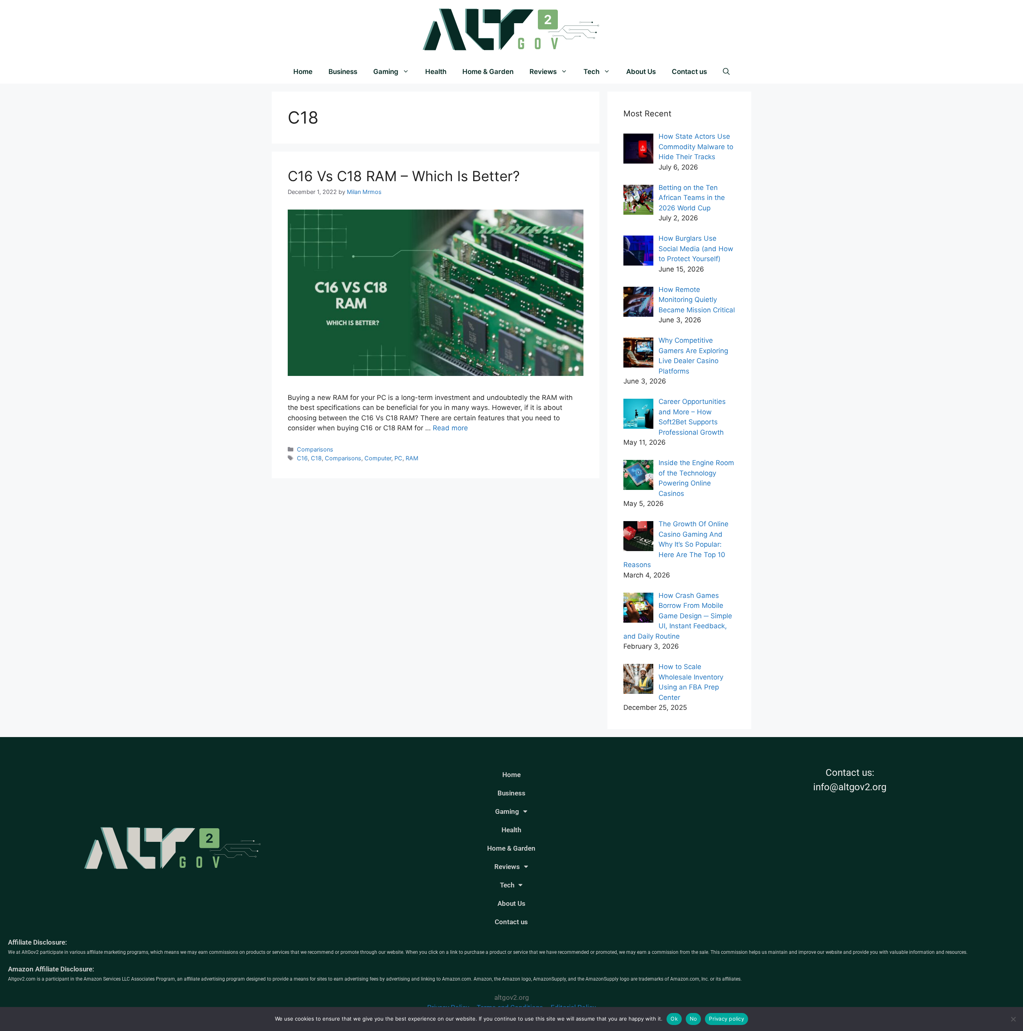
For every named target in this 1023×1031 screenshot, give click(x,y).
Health (435, 72)
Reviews (543, 72)
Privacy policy (726, 1018)
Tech (591, 72)
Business (342, 72)
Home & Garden (487, 72)
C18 (316, 458)
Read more (450, 428)
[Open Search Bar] (726, 72)
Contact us (689, 72)
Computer (377, 458)
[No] (1013, 1019)
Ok (674, 1018)
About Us (641, 72)
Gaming (385, 72)
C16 (302, 458)
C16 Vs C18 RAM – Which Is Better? (404, 176)
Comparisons (315, 449)
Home (302, 72)
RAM (412, 458)
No (693, 1018)
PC (398, 458)
